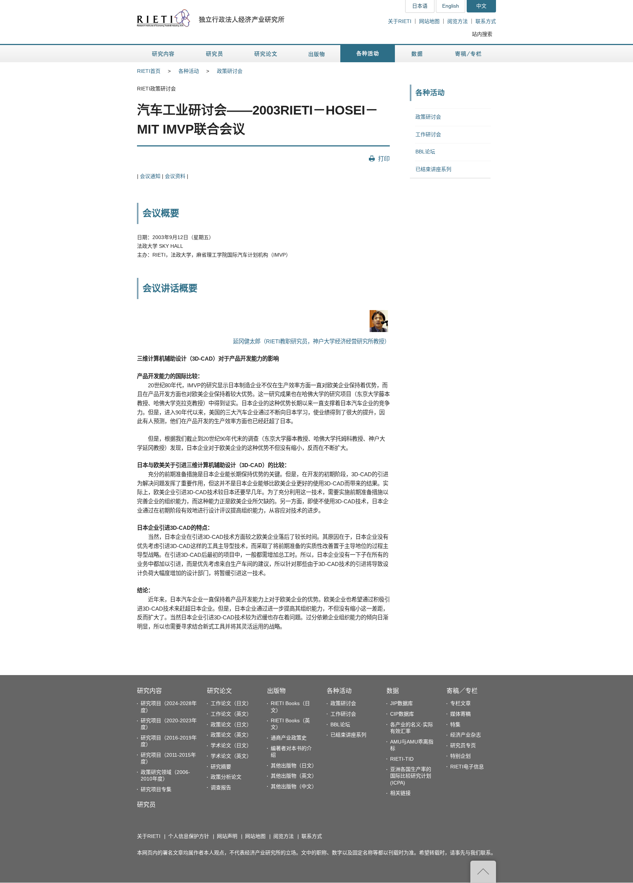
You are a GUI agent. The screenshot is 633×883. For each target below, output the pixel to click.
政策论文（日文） (231, 724)
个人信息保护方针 (188, 836)
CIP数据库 (402, 714)
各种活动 (188, 71)
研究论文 (219, 691)
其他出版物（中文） (294, 786)
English (450, 6)
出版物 (276, 691)
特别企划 (460, 756)
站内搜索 (482, 34)
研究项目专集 (156, 789)
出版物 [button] (316, 53)
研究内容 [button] (163, 53)
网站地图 (429, 21)
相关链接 (400, 793)
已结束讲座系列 (433, 169)
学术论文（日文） (231, 745)
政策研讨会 (230, 71)
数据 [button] (418, 53)
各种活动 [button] (367, 53)
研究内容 (149, 691)
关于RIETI (399, 21)
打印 (384, 158)
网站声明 (227, 836)
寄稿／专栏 (462, 691)
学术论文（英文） (231, 756)
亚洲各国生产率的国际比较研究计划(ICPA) (410, 775)
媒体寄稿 (460, 714)
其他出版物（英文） (294, 776)
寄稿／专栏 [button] (468, 53)
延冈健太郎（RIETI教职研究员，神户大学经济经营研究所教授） (311, 341)
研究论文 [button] (265, 53)
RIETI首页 (148, 71)
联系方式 (485, 21)
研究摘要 (221, 767)
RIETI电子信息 (467, 767)
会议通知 (150, 176)
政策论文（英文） (231, 735)
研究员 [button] (214, 53)
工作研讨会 (428, 134)
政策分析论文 (226, 777)
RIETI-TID (402, 759)
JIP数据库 (401, 703)
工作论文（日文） (231, 703)
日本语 (419, 6)
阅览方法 (457, 21)
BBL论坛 (425, 151)
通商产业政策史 (289, 738)
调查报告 (221, 787)
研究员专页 (463, 745)
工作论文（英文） (231, 714)
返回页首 (483, 872)
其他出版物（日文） (294, 765)
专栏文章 (460, 703)
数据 (392, 691)
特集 (455, 724)
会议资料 (175, 176)
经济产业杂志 (465, 735)
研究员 (146, 804)
